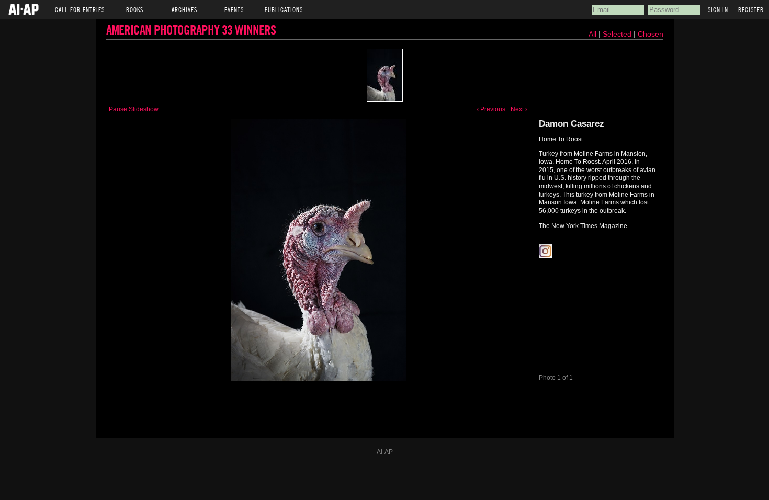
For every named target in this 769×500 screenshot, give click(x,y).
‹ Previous (491, 109)
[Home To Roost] (385, 75)
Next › (519, 109)
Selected (618, 34)
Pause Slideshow (134, 109)
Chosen (650, 34)
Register (751, 9)
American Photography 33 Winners (191, 29)
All (592, 34)
